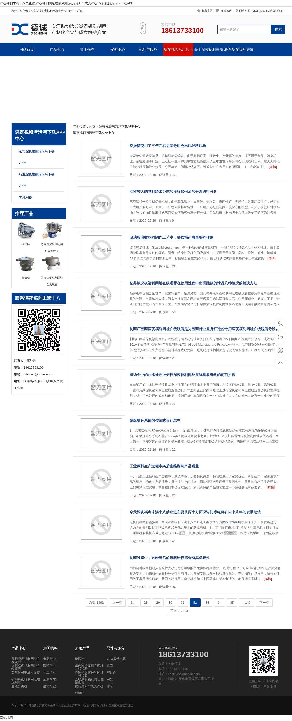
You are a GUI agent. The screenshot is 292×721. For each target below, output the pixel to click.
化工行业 (49, 672)
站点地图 (275, 10)
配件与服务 (148, 49)
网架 (110, 679)
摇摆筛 (79, 693)
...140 (246, 602)
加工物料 (87, 49)
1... (133, 602)
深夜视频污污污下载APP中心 (178, 52)
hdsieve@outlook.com (184, 674)
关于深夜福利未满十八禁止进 (208, 52)
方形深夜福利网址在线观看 (25, 667)
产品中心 (57, 49)
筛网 (110, 665)
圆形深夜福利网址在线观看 (25, 660)
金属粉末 (49, 679)
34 (220, 602)
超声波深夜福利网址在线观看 (89, 667)
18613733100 (280, 324)
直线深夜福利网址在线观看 (89, 681)
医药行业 (49, 665)
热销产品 (82, 648)
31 (183, 602)
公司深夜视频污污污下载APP (36, 156)
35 (232, 602)
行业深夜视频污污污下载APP (36, 179)
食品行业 (49, 658)
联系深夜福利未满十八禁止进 (239, 52)
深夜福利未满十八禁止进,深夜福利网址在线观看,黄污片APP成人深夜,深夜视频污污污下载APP (66, 3)
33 (207, 602)
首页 (92, 126)
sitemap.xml (260, 10)
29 (158, 602)
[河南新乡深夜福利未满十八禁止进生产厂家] (70, 29)
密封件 (111, 672)
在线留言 (226, 10)
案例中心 (117, 49)
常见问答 (25, 197)
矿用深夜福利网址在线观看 (25, 681)
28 (146, 602)
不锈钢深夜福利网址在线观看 (89, 674)
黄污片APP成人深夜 (25, 672)
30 (170, 602)
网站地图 (6, 718)
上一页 (117, 602)
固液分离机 (19, 686)
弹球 (110, 686)
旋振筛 (79, 658)
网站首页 (26, 49)
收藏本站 (207, 10)
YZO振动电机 (116, 658)
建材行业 (49, 686)
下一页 (264, 602)
